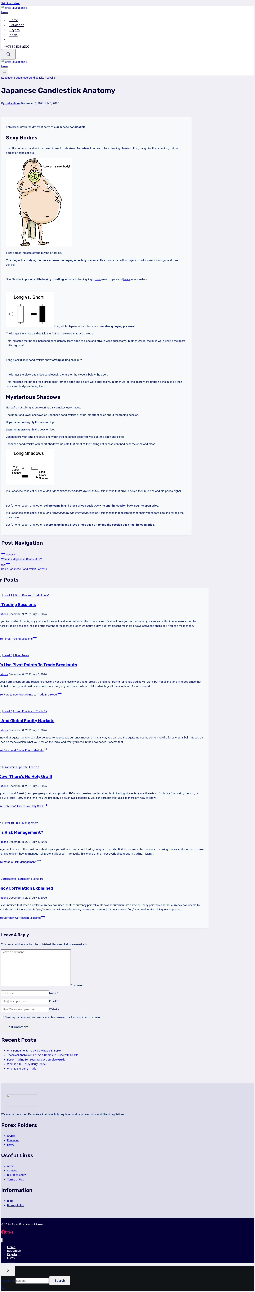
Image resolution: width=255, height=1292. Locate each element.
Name (53, 993)
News (13, 35)
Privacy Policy (15, 1205)
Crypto (14, 30)
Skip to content (10, 3)
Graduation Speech (15, 767)
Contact (12, 1170)
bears (126, 279)
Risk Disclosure (16, 1175)
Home (13, 20)
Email (53, 1001)
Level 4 (7, 655)
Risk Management (27, 823)
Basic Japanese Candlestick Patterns (24, 567)
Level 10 (8, 823)
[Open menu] (4, 72)
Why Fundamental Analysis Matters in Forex (34, 1050)
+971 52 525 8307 (17, 46)
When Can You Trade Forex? (31, 595)
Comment (78, 985)
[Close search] (8, 1271)
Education (16, 25)
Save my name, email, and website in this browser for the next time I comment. (53, 1017)
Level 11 (34, 767)
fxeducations (12, 103)
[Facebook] (3, 1233)
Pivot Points (21, 655)
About (10, 1166)
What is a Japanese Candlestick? (21, 557)
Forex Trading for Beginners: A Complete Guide (36, 1059)
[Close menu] (2, 1240)
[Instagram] (11, 1233)
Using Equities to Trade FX (30, 711)
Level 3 (50, 77)
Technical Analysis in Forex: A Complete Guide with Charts (42, 1055)
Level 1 (7, 595)
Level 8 (7, 711)
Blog (10, 1200)
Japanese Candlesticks (30, 77)
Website (54, 1009)
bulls (98, 279)
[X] (7, 1233)
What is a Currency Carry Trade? (27, 1064)
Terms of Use (15, 1179)
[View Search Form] (8, 54)
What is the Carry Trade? (22, 1068)
